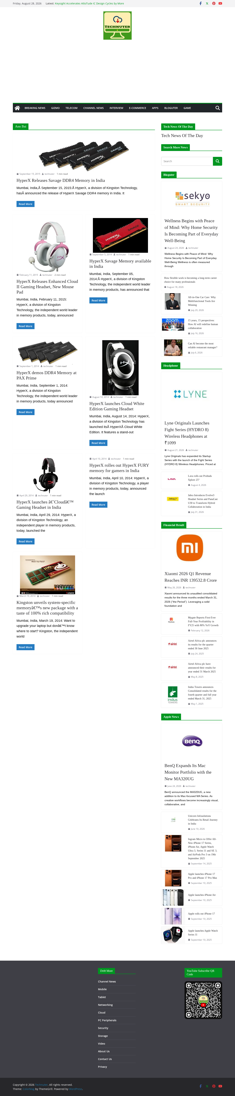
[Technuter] (17, 108)
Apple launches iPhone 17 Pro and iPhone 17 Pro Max (202, 876)
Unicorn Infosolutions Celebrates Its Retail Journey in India (203, 820)
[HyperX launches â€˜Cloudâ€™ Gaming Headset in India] (47, 475)
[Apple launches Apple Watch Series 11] (173, 935)
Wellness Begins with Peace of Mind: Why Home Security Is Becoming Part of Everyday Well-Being (191, 230)
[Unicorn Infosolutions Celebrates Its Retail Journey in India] (173, 822)
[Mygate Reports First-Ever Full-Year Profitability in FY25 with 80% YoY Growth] (173, 623)
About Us (104, 1051)
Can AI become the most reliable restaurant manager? (202, 345)
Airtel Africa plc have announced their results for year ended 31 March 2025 (202, 668)
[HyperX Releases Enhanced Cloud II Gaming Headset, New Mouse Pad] (47, 245)
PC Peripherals (107, 1020)
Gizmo (55, 108)
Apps (155, 108)
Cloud (101, 1012)
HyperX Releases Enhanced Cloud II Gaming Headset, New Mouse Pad (47, 286)
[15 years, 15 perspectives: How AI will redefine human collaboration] (173, 326)
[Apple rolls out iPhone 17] (173, 916)
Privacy (102, 1066)
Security (103, 1028)
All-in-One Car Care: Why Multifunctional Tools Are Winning (202, 301)
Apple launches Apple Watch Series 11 (203, 932)
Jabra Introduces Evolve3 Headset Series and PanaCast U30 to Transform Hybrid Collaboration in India (203, 501)
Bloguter (171, 108)
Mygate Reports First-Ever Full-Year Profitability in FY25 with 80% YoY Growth (203, 621)
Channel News (93, 108)
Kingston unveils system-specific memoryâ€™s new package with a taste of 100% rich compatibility (47, 608)
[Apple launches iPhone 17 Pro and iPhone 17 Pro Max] (173, 878)
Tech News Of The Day (182, 135)
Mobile (102, 989)
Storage (103, 1036)
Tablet (102, 997)
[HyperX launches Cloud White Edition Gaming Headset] (120, 367)
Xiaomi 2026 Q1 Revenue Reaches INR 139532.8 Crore (190, 577)
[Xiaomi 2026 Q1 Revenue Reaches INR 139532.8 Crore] (191, 549)
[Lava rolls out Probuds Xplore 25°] (173, 480)
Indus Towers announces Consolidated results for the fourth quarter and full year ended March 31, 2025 (202, 693)
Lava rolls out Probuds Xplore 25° (200, 478)
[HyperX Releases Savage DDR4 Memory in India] (84, 154)
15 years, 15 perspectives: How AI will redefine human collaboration (203, 324)
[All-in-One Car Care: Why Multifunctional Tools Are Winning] (173, 303)
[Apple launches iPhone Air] (173, 897)
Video (101, 1043)
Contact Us (105, 1059)
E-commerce (137, 108)
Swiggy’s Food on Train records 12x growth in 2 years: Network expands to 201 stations (88, 5)
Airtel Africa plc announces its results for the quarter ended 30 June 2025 (202, 644)
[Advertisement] (117, 75)
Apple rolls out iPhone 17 (201, 913)
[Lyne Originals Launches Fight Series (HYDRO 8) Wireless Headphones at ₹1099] (191, 394)
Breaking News (35, 108)
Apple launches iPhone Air (202, 895)
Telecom (71, 108)
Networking (105, 1005)
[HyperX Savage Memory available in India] (120, 235)
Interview (116, 108)
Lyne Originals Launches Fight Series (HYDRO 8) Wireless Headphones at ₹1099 (186, 433)
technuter (50, 173)
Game (187, 108)
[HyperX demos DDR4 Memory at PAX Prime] (47, 352)
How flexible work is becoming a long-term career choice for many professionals (190, 280)
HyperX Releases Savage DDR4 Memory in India (61, 180)
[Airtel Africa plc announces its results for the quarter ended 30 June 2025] (173, 647)
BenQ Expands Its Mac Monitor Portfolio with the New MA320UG (188, 772)
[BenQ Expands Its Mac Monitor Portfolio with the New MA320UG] (191, 741)
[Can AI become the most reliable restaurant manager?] (173, 348)
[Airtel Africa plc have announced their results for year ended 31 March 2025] (173, 670)
